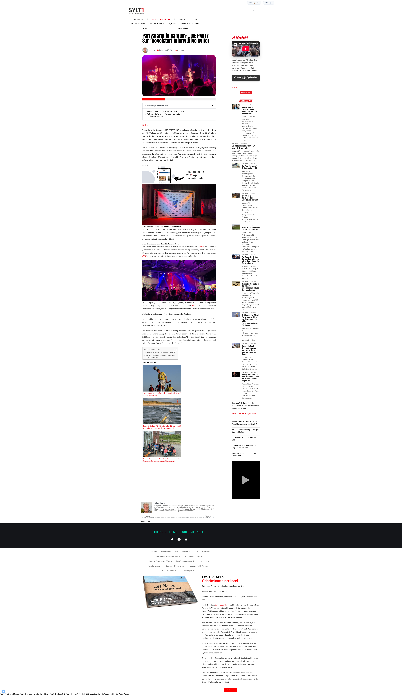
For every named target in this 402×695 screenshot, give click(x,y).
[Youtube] (179, 539)
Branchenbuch (183, 28)
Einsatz (201, 247)
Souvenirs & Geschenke (175, 566)
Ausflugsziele (189, 571)
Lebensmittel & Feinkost (199, 566)
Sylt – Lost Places (222, 605)
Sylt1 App (172, 23)
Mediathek (184, 23)
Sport (196, 19)
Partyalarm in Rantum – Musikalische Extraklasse (165, 111)
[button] (212, 105)
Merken (145, 125)
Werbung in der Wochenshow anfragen (246, 78)
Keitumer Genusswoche (161, 19)
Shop (145, 28)
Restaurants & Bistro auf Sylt (167, 556)
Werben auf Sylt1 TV (190, 552)
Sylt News (205, 552)
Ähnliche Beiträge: (156, 116)
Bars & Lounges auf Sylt (185, 561)
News (181, 19)
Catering (203, 561)
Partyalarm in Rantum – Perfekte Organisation (164, 114)
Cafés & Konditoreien (192, 556)
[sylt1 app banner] (179, 183)
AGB (176, 552)
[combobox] (263, 11)
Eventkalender (138, 19)
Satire (197, 23)
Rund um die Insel (156, 23)
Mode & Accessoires (169, 571)
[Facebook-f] (172, 539)
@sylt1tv (235, 87)
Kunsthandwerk (154, 566)
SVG (144, 256)
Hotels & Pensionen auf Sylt (159, 561)
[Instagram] (186, 539)
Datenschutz (166, 552)
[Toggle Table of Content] (173, 350)
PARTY (195, 305)
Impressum (153, 552)
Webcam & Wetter (138, 23)
